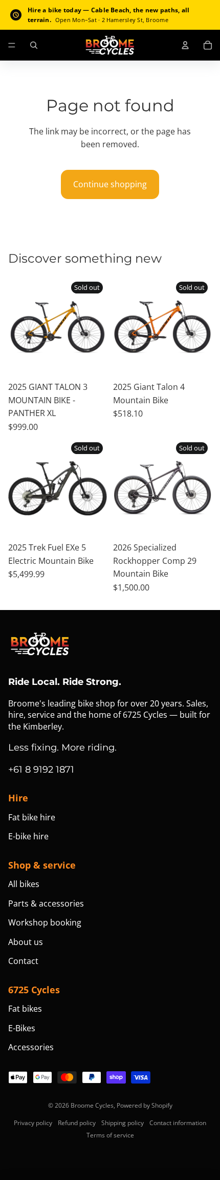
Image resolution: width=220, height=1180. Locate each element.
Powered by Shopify (144, 1105)
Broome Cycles (92, 1105)
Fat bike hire (31, 817)
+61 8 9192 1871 (41, 769)
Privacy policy (33, 1122)
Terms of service (110, 1135)
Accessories (31, 1047)
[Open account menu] (185, 45)
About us (25, 942)
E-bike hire (28, 836)
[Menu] (12, 45)
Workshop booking (44, 922)
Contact (23, 961)
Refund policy (77, 1122)
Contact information (177, 1122)
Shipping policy (122, 1122)
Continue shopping (110, 184)
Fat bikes (25, 1008)
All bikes (23, 884)
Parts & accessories (46, 903)
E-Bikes (21, 1028)
